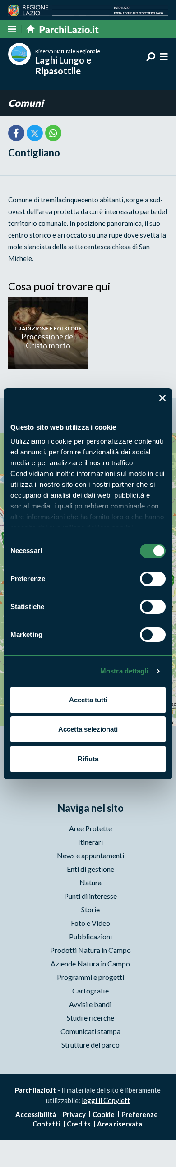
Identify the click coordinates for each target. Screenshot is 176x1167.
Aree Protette (90, 828)
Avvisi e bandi (90, 1004)
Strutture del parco (90, 1044)
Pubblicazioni (90, 936)
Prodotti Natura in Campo (90, 950)
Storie (90, 909)
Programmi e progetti (90, 977)
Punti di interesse (90, 896)
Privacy (74, 1114)
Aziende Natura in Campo (90, 963)
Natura (90, 882)
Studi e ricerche (90, 1017)
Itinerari (90, 841)
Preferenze (139, 1114)
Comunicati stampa (90, 1031)
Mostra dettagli (124, 671)
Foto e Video (90, 923)
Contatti (46, 1124)
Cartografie (90, 990)
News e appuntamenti (90, 855)
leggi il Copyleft (106, 1100)
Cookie (104, 1114)
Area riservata (119, 1124)
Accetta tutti (88, 700)
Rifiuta (88, 759)
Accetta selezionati (88, 729)
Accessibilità (35, 1114)
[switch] (153, 579)
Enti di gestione (90, 869)
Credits (78, 1124)
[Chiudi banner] (162, 398)
